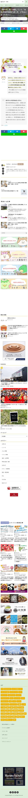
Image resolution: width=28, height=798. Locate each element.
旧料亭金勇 (16, 710)
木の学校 (21, 710)
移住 (25, 713)
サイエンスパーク (4, 698)
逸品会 (2, 719)
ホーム (2, 5)
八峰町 (11, 707)
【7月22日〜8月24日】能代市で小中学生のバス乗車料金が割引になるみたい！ (20, 540)
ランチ (14, 701)
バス (2, 535)
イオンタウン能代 (4, 692)
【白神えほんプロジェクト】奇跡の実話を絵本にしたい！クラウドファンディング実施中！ (20, 559)
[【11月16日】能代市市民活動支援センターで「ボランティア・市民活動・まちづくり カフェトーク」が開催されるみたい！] (4, 328)
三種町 (19, 704)
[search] (26, 233)
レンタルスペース (4, 704)
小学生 (3, 536)
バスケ (23, 698)
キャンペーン (4, 695)
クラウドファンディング (19, 553)
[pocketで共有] (24, 28)
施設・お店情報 (5, 458)
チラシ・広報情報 (6, 468)
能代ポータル (12, 795)
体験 (7, 707)
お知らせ (4, 443)
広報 (11, 710)
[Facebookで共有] (4, 28)
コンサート (18, 695)
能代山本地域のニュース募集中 (8, 724)
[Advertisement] (14, 45)
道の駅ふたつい (9, 719)
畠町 (11, 713)
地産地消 (20, 575)
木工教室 (3, 713)
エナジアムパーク (13, 692)
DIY (2, 689)
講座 (18, 716)
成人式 (10, 19)
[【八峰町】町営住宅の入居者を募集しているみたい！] (4, 207)
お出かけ (4, 465)
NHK (3, 553)
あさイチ (6, 553)
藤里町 (21, 555)
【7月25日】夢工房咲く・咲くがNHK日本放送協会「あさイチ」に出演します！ (7, 558)
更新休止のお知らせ (11, 318)
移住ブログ (4, 483)
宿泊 (7, 710)
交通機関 (8, 535)
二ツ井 (23, 704)
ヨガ (10, 701)
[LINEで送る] (14, 31)
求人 (3, 475)
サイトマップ (4, 738)
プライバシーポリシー (6, 741)
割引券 (15, 707)
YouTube (4, 479)
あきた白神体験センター (17, 689)
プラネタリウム (4, 701)
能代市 (13, 19)
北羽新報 (6, 125)
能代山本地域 (4, 716)
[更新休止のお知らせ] (4, 320)
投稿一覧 (20, 164)
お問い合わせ (4, 734)
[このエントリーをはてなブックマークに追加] (17, 28)
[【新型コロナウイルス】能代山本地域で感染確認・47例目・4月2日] (4, 225)
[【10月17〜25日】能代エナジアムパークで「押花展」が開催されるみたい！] (4, 335)
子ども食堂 (21, 707)
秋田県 (21, 713)
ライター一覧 (4, 731)
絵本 (18, 555)
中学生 (5, 535)
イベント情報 (5, 454)
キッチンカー (17, 574)
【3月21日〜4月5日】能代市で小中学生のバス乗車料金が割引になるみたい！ (7, 579)
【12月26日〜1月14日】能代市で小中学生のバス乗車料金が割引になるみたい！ (7, 540)
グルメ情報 (10, 428)
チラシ (11, 698)
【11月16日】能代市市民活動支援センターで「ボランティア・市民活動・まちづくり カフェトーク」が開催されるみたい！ (17, 327)
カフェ (20, 692)
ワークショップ (13, 704)
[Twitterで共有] (11, 28)
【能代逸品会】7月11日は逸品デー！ (16, 214)
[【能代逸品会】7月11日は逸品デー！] (4, 217)
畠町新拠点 (16, 713)
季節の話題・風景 (6, 461)
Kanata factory (7, 689)
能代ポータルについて (9, 5)
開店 (14, 719)
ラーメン (19, 701)
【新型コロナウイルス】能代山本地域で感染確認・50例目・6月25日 (17, 183)
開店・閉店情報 (10, 386)
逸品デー (22, 716)
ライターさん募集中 (6, 727)
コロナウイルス (5, 19)
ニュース (15, 18)
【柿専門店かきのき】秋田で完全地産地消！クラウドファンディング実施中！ (20, 579)
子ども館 (3, 710)
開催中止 (16, 19)
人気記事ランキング (19, 5)
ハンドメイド (17, 698)
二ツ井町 (3, 707)
